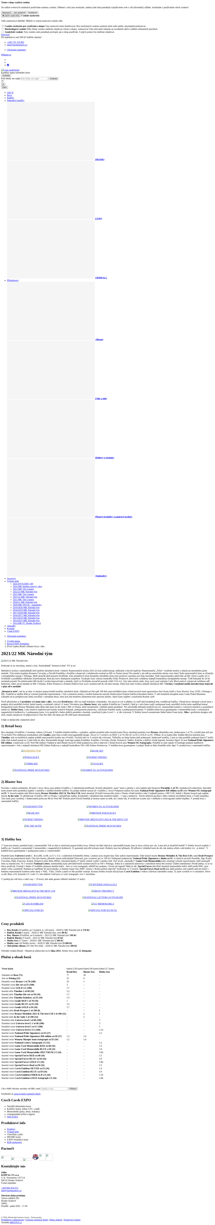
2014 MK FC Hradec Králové (27, 623)
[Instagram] (8, 65)
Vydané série (13, 581)
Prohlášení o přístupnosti (12, 1220)
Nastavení (6, 13)
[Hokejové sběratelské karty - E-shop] (10, 70)
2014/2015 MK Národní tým (26, 620)
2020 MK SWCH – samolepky (27, 605)
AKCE (10, 92)
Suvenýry (11, 578)
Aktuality (11, 626)
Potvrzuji (5, 34)
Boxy (9, 95)
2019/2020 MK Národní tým (26, 607)
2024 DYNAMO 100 (23, 584)
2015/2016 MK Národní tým (26, 618)
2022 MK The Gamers (23, 594)
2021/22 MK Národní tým (25, 597)
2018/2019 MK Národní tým (26, 610)
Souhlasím (32, 13)
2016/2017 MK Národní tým (26, 615)
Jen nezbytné (19, 13)
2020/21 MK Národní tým (25, 602)
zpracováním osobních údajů (27, 1094)
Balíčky (10, 98)
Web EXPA (12, 1117)
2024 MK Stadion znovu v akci (27, 586)
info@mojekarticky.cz (11, 1190)
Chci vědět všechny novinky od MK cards (21, 1088)
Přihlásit (73, 1089)
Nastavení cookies (72, 1220)
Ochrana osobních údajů (36, 1220)
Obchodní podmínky (16, 50)
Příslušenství (13, 280)
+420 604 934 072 (9, 1188)
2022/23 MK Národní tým (25, 591)
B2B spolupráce (14, 1142)
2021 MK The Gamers (23, 599)
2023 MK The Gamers (23, 589)
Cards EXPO (13, 631)
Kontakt (10, 628)
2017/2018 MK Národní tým (26, 612)
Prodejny (11, 1129)
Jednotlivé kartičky (15, 100)
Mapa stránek (56, 1220)
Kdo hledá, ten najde (10, 78)
